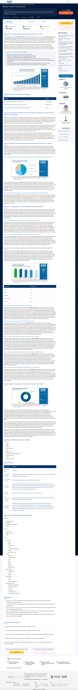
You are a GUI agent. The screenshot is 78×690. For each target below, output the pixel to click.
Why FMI (45, 683)
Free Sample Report (66, 23)
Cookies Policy (53, 685)
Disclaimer (53, 684)
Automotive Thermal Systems (16, 4)
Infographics (32, 21)
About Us (36, 683)
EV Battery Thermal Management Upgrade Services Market (30, 663)
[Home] (4, 4)
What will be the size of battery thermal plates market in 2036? (23, 630)
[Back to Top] (75, 680)
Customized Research (25, 683)
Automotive (7, 4)
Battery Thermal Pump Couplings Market (14, 662)
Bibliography (60, 68)
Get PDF (44, 652)
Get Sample (17, 652)
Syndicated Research (16, 683)
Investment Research (16, 685)
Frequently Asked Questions (63, 70)
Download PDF (66, 27)
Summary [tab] (9, 21)
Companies (43, 21)
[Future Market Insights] (9, 1)
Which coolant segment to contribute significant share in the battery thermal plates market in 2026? (28, 643)
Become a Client (37, 685)
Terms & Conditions (59, 684)
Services (14, 682)
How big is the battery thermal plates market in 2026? (21, 626)
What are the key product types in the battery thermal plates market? (25, 638)
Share (44, 89)
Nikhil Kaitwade (16, 17)
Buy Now (67, 12)
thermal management (29, 196)
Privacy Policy (66, 684)
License (38, 17)
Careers (41, 683)
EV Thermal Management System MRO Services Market (64, 662)
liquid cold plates (34, 226)
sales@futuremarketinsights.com (33, 679)
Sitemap (61, 685)
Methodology (66, 76)
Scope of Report (61, 63)
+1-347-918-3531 (45, 679)
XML (64, 685)
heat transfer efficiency (35, 410)
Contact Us (36, 687)
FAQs (58, 685)
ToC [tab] (20, 21)
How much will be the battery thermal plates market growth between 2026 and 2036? (29, 634)
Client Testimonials (45, 685)
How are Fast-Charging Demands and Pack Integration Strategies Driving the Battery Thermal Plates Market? (65, 43)
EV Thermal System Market (15, 667)
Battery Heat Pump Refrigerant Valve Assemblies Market (47, 663)
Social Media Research (26, 685)
